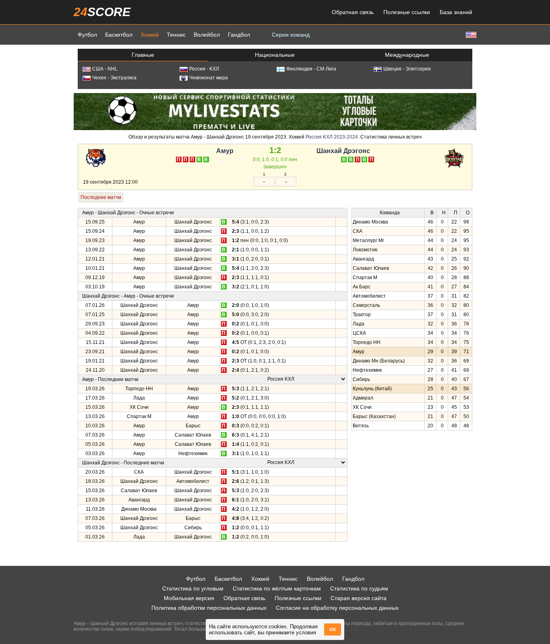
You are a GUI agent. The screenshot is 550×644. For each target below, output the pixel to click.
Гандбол (239, 34)
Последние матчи (101, 197)
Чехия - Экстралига (114, 78)
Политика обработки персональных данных (209, 608)
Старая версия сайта (359, 598)
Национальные (275, 55)
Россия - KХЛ (204, 69)
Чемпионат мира (208, 78)
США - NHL (105, 69)
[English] (470, 34)
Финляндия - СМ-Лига (311, 69)
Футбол (87, 34)
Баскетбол (118, 34)
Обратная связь (353, 12)
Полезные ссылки (406, 12)
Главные (143, 55)
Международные (407, 55)
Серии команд (291, 34)
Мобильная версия (189, 598)
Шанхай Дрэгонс (343, 150)
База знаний (456, 12)
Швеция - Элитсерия (407, 69)
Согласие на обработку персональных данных (337, 608)
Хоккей (150, 34)
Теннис (176, 34)
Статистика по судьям (359, 588)
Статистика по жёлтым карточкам (277, 588)
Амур (225, 150)
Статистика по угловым (192, 588)
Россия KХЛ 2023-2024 (332, 137)
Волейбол (207, 34)
